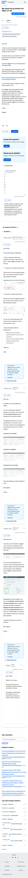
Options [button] (25, 13)
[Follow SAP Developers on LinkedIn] (18, 857)
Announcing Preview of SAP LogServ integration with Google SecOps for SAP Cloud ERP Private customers (14, 772)
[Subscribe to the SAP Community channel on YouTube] (15, 857)
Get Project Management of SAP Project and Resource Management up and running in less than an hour (13, 753)
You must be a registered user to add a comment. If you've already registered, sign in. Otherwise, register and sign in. (13, 370)
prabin (8, 20)
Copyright (7, 866)
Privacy (7, 862)
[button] (3, 27)
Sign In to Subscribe (18, 13)
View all (4, 849)
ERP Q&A (5, 5)
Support (21, 870)
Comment (14, 131)
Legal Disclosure (21, 866)
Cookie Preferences (7, 874)
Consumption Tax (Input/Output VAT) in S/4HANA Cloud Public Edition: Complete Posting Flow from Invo (12, 782)
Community (11, 2)
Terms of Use (21, 862)
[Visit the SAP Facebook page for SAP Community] (10, 857)
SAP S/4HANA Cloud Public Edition (9, 36)
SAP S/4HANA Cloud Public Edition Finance (11, 34)
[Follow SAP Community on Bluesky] (12, 857)
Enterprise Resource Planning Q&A (12, 765)
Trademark (7, 870)
